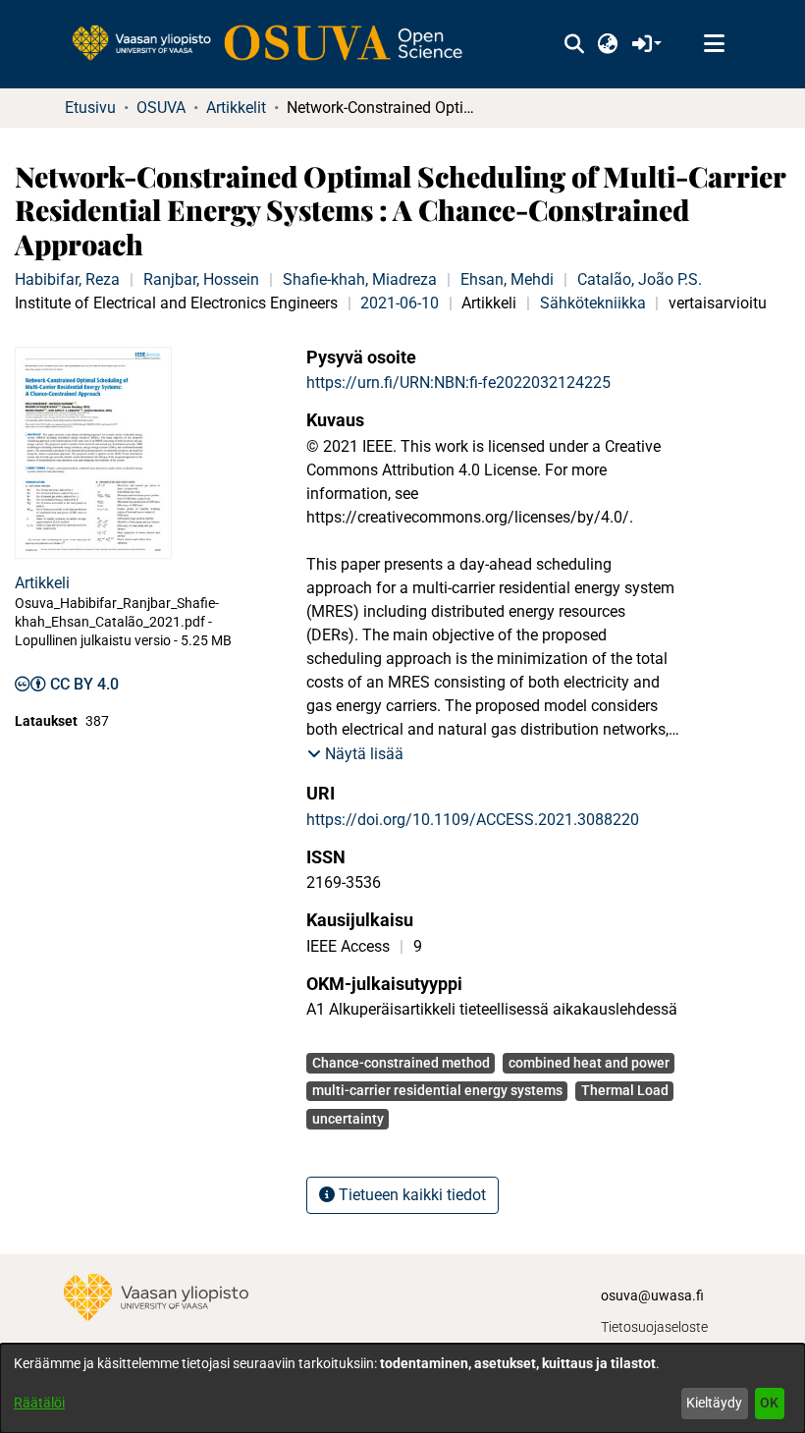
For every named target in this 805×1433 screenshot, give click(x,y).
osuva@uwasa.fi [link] (652, 1295)
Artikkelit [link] (236, 107)
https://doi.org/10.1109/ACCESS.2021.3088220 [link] (472, 819)
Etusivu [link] (90, 107)
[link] (277, 44)
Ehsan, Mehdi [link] (507, 279)
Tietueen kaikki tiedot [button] (410, 1194)
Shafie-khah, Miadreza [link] (360, 279)
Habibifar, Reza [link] (67, 279)
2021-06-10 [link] (399, 303)
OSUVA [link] (161, 107)
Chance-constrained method (401, 1063)
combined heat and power (589, 1063)
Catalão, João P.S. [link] (639, 279)
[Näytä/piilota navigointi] (713, 44)
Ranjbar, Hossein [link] (201, 279)
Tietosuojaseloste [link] (654, 1327)
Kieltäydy (714, 1402)
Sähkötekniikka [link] (593, 303)
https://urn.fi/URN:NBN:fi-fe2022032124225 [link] (458, 382)
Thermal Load (625, 1090)
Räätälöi (39, 1402)
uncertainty (348, 1119)
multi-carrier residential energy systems (437, 1090)
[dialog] (402, 1388)
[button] (574, 44)
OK (769, 1402)
